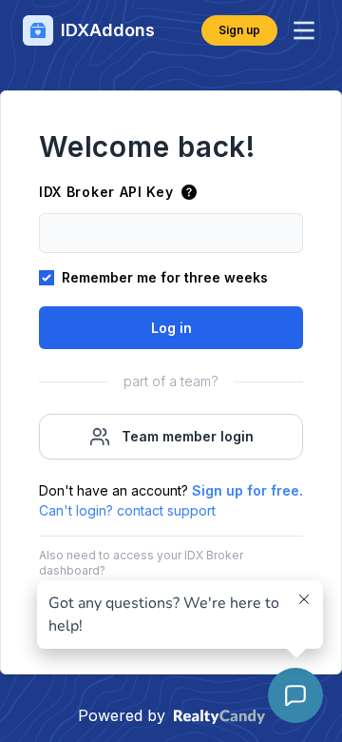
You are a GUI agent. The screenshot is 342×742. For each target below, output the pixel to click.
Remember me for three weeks (165, 277)
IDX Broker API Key (106, 192)
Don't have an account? (171, 490)
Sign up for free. (247, 490)
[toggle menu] (304, 30)
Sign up (239, 30)
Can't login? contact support (127, 510)
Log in (171, 328)
